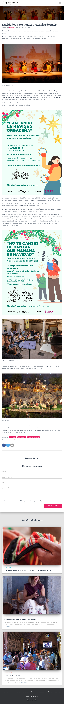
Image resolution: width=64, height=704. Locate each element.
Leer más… (7, 626)
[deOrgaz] (11, 3)
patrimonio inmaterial (33, 437)
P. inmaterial (40, 692)
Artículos (49, 692)
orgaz (28, 440)
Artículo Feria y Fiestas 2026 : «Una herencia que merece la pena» (27, 570)
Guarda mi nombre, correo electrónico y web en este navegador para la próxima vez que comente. (30, 501)
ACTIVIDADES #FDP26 (12, 675)
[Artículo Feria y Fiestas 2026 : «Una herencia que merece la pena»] (32, 545)
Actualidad (12, 437)
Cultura (10, 440)
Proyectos (17, 692)
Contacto (57, 692)
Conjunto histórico (28, 692)
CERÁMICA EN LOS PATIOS (32, 696)
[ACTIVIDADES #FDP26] (32, 650)
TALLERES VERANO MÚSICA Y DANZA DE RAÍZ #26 (21, 620)
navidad (24, 440)
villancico (33, 440)
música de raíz (21, 437)
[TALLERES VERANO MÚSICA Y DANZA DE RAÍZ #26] (32, 595)
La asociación (8, 692)
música (19, 440)
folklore (14, 440)
